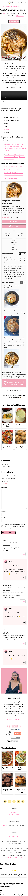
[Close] (1, 868)
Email (3, 518)
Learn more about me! (14, 719)
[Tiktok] (18, 801)
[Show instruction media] (21, 282)
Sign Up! (6, 825)
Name (3, 511)
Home (2, 6)
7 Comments (20, 16)
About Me (14, 812)
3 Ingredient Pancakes (10, 178)
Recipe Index (8, 6)
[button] (3, 217)
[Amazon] (14, 801)
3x (24, 253)
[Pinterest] (22, 801)
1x (19, 253)
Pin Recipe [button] (15, 221)
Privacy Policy (14, 814)
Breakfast (16, 6)
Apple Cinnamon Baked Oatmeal (13, 166)
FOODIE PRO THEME (15, 857)
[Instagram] (5, 801)
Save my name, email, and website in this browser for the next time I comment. (15, 526)
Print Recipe (15, 226)
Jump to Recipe (15, 21)
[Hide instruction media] (24, 282)
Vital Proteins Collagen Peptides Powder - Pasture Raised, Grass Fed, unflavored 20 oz (14, 157)
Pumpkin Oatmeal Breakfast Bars (13, 170)
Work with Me (14, 836)
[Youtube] (9, 801)
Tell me (12, 384)
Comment (4, 487)
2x (22, 253)
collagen (6, 129)
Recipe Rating (5, 481)
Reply (23, 554)
